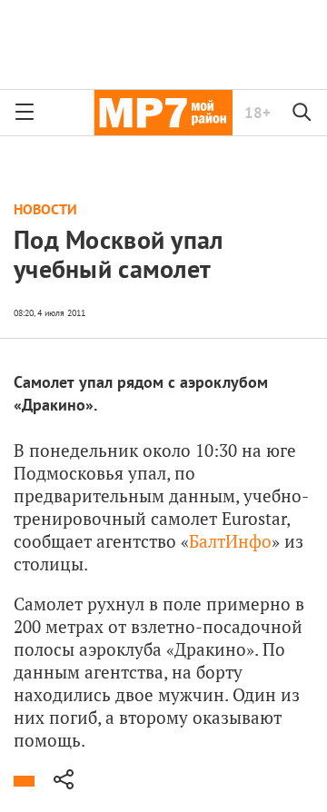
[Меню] (24, 112)
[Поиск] (302, 112)
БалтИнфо (230, 541)
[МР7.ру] (163, 112)
